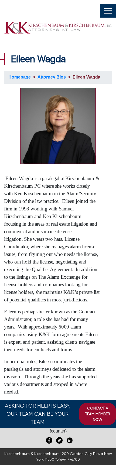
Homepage (19, 77)
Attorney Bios (51, 77)
